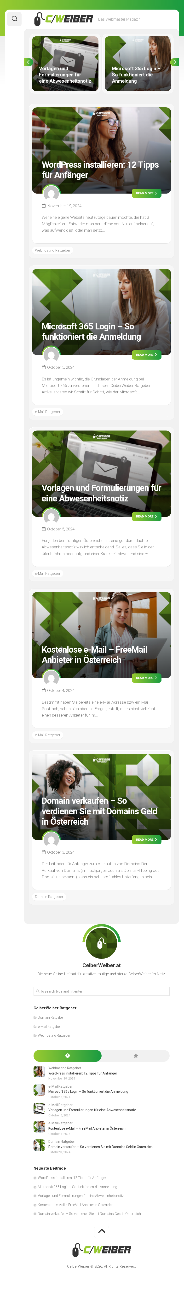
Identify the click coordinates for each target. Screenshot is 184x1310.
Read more (145, 193)
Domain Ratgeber (49, 897)
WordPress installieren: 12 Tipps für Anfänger (82, 1073)
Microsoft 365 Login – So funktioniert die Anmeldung (138, 41)
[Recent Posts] (68, 1056)
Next (174, 62)
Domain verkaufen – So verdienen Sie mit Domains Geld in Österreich (99, 811)
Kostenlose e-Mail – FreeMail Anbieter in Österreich (94, 655)
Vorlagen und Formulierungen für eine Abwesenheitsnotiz (62, 41)
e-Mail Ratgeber (47, 412)
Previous (28, 62)
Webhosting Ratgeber (52, 250)
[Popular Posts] (136, 1056)
